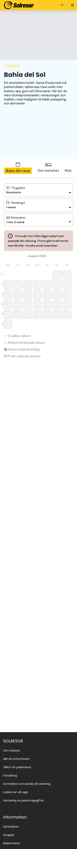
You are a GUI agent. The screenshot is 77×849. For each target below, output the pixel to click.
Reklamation (11, 843)
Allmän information (16, 759)
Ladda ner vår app (15, 792)
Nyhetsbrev (11, 827)
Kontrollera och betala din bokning (26, 784)
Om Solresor (11, 751)
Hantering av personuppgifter (23, 800)
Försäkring (10, 775)
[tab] (20, 168)
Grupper (8, 835)
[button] (38, 219)
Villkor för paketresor (17, 767)
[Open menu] (71, 5)
